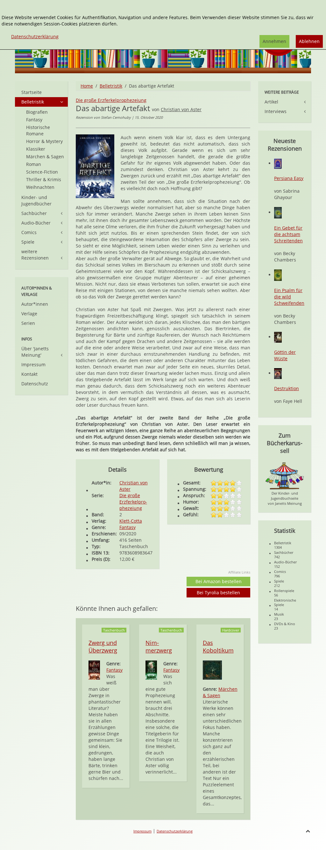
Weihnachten (40, 187)
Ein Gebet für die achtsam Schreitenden (288, 234)
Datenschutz (34, 384)
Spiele (27, 242)
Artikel (271, 102)
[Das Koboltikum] (212, 670)
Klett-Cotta (130, 521)
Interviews (276, 111)
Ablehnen (309, 41)
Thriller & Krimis (43, 179)
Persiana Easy (288, 178)
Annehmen (274, 41)
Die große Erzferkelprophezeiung (111, 100)
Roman (33, 164)
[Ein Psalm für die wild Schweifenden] (278, 275)
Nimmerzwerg (158, 646)
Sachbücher (34, 213)
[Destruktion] (278, 373)
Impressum (33, 364)
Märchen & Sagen (220, 692)
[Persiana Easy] (278, 163)
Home (87, 86)
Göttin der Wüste (285, 355)
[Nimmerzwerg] (151, 670)
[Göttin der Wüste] (278, 337)
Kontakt (29, 374)
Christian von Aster (181, 109)
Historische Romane (38, 130)
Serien (28, 323)
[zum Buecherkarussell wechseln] (285, 475)
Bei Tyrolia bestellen (218, 592)
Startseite (31, 92)
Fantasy (127, 527)
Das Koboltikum (218, 646)
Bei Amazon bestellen (218, 581)
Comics (29, 232)
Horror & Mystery (44, 141)
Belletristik (111, 86)
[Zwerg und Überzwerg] (94, 670)
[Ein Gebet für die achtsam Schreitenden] (278, 212)
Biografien (37, 112)
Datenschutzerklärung (175, 831)
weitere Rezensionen (35, 254)
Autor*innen (34, 304)
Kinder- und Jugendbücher (36, 200)
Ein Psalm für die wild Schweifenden (289, 296)
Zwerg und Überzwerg (103, 646)
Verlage (29, 314)
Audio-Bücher (36, 223)
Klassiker (35, 149)
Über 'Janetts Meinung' (35, 352)
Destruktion (286, 388)
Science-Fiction (42, 172)
